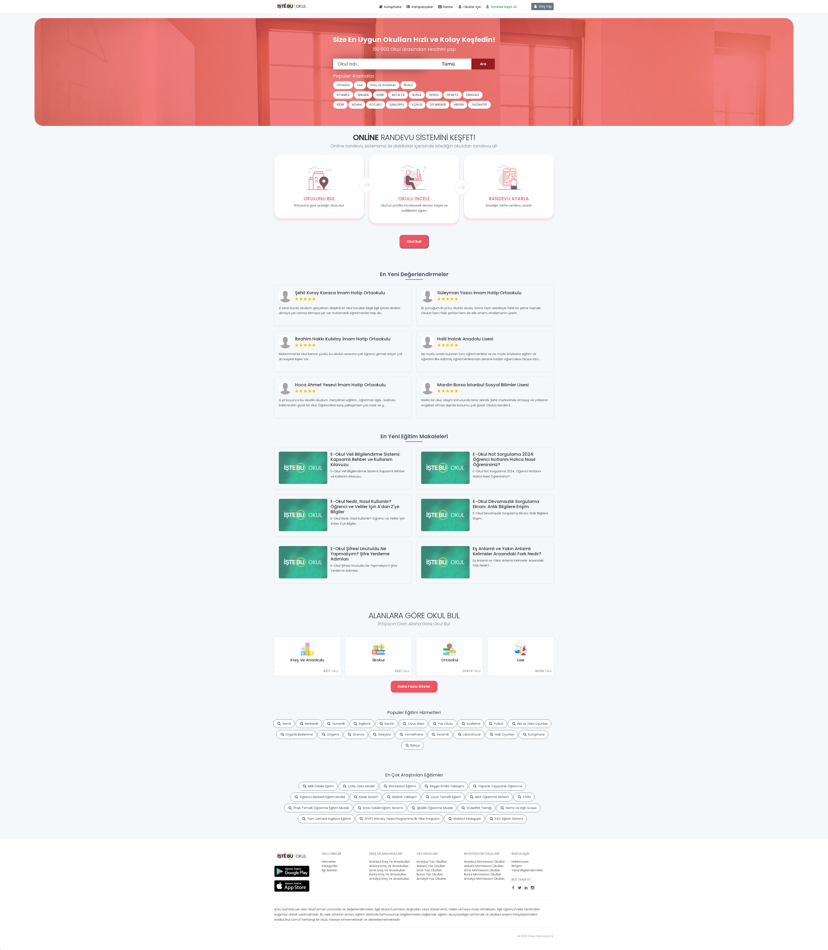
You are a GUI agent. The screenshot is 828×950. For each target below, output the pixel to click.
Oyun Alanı (415, 723)
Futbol (498, 723)
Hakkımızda (519, 862)
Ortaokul (343, 85)
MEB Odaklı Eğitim (320, 786)
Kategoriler (330, 866)
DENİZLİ (434, 95)
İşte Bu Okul (291, 6)
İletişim (516, 866)
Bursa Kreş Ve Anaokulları (387, 874)
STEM (526, 797)
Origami (332, 734)
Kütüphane (392, 7)
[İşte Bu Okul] (291, 856)
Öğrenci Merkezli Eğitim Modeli (322, 797)
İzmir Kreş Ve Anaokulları (387, 870)
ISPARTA (452, 95)
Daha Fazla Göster (414, 686)
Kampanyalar (422, 7)
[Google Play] (291, 871)
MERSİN (459, 104)
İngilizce (364, 723)
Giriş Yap (545, 6)
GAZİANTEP (479, 104)
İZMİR (380, 95)
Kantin (389, 723)
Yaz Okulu (445, 723)
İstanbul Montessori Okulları (484, 862)
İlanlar (447, 7)
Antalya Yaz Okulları (431, 879)
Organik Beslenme (299, 734)
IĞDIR (340, 104)
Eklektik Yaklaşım (404, 797)
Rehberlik (311, 723)
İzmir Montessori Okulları (482, 870)
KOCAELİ (376, 104)
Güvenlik (338, 723)
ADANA (357, 104)
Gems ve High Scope (521, 808)
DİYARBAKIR (438, 104)
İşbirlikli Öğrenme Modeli (434, 808)
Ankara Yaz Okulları (431, 866)
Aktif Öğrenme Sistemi (491, 797)
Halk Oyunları (504, 734)
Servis (286, 723)
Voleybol (384, 734)
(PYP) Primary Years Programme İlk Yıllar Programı (401, 819)
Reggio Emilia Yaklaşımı (446, 786)
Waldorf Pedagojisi (466, 819)
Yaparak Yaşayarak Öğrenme (499, 786)
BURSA (416, 95)
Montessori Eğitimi (402, 786)
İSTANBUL (343, 95)
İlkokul (408, 85)
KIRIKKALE (472, 95)
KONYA (417, 104)
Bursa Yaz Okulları (430, 874)
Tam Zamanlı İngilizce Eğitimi (328, 819)
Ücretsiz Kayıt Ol (503, 7)
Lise (360, 85)
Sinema (358, 734)
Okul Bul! (414, 241)
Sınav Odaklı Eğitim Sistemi (382, 808)
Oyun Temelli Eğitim (445, 797)
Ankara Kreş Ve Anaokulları (388, 866)
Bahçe (414, 745)
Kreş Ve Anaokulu (383, 85)
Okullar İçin (471, 7)
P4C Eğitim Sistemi (508, 819)
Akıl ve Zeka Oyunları (532, 723)
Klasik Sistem (368, 797)
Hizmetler (329, 862)
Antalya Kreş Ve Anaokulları (389, 879)
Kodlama (473, 723)
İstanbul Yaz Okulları (432, 862)
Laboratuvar (471, 734)
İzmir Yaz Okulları (429, 870)
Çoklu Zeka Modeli (361, 786)
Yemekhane (413, 734)
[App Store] (291, 886)
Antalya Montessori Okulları (484, 879)
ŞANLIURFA (396, 104)
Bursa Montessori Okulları (482, 874)
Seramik (442, 734)
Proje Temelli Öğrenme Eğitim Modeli (321, 808)
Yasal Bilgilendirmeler (527, 870)
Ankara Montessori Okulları (483, 866)
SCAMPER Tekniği (479, 808)
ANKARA (363, 95)
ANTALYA (398, 95)
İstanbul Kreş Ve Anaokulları (389, 862)
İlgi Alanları (329, 870)
